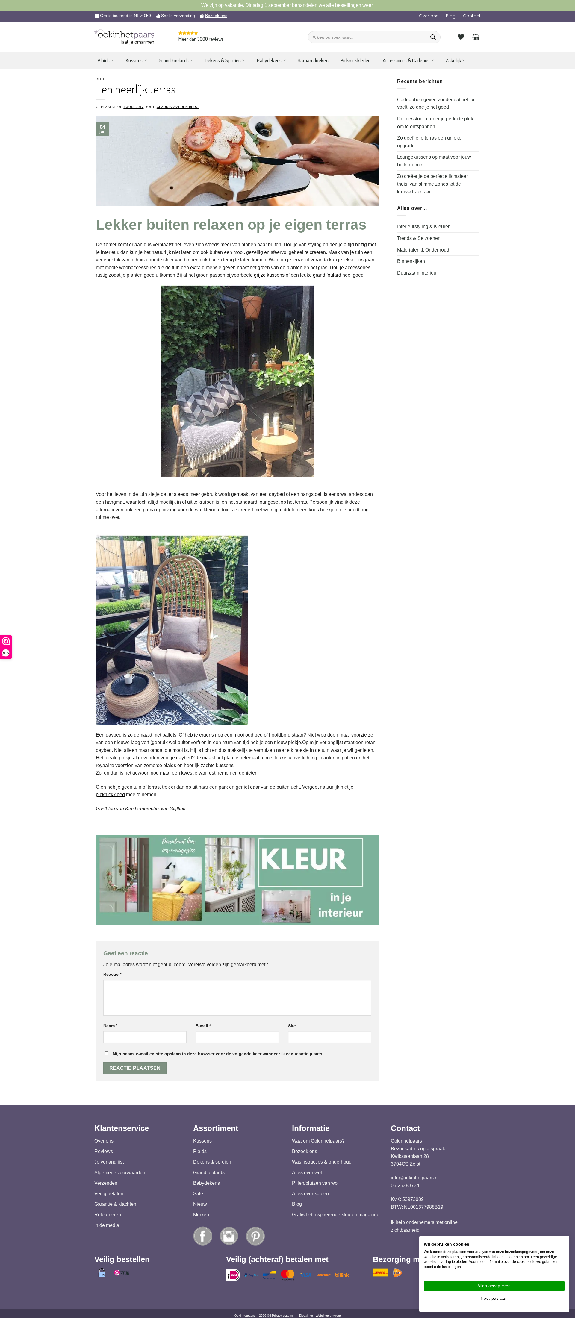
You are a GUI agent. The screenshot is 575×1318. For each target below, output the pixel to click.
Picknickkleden (356, 60)
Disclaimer (306, 1315)
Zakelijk (453, 60)
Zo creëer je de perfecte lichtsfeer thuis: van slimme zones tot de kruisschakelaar (432, 184)
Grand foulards (209, 1172)
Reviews (103, 1151)
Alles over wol (307, 1172)
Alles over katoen (310, 1193)
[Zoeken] (433, 37)
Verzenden (105, 1183)
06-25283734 (405, 1185)
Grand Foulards (174, 60)
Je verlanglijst (109, 1161)
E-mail (203, 1025)
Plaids (104, 60)
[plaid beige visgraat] (172, 628)
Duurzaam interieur (417, 272)
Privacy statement (284, 1315)
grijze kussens (269, 275)
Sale (198, 1193)
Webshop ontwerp (328, 1315)
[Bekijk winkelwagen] (475, 37)
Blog (451, 16)
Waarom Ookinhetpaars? (318, 1140)
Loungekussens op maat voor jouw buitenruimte (434, 160)
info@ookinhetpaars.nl (415, 1177)
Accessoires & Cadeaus (406, 60)
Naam (110, 1025)
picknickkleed (110, 794)
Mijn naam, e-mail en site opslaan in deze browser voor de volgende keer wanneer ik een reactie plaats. (218, 1053)
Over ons (428, 16)
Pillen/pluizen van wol (315, 1183)
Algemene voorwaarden (119, 1172)
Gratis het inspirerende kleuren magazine (335, 1214)
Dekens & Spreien (223, 60)
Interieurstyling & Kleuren (424, 226)
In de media (106, 1225)
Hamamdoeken (313, 60)
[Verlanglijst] (461, 37)
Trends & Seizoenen (419, 238)
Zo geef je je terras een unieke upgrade (429, 141)
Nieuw (200, 1204)
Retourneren (107, 1214)
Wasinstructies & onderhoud (322, 1161)
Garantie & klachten (115, 1204)
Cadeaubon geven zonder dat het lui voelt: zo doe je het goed (435, 103)
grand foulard (327, 275)
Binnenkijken (411, 261)
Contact (472, 16)
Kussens (134, 60)
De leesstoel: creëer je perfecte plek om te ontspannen (435, 122)
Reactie (112, 974)
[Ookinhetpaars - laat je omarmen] (124, 34)
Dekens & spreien (212, 1161)
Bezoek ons (216, 15)
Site (292, 1025)
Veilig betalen (108, 1193)
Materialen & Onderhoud (423, 249)
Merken (201, 1214)
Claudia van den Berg (178, 107)
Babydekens (269, 60)
